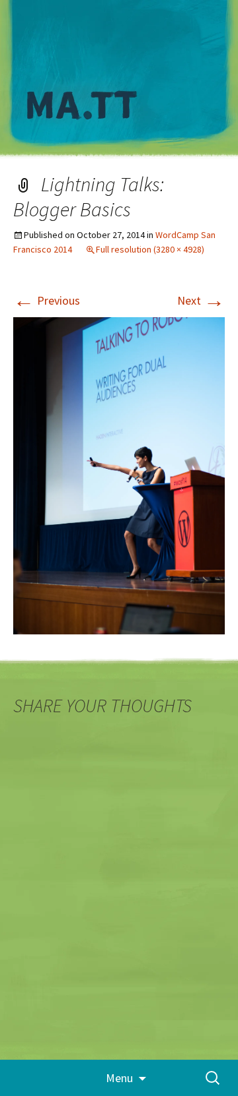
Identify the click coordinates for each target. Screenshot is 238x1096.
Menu (119, 1077)
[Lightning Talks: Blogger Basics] (119, 474)
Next (201, 300)
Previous (46, 300)
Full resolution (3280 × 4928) (150, 249)
